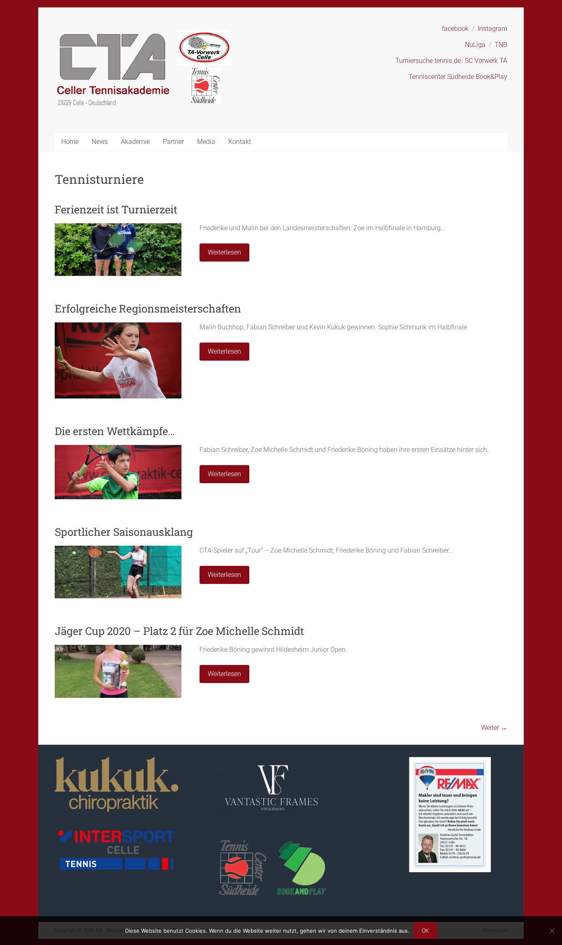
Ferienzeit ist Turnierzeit (116, 209)
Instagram (492, 28)
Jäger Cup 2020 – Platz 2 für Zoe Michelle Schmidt (179, 631)
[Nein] (552, 930)
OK (425, 930)
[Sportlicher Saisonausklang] (118, 550)
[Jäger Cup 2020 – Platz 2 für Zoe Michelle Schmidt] (118, 649)
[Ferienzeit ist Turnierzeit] (118, 227)
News (100, 142)
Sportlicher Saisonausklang (124, 532)
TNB (501, 45)
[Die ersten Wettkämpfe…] (118, 449)
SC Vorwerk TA (486, 61)
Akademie (135, 142)
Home (70, 142)
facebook (455, 28)
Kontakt (239, 142)
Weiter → (494, 728)
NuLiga (475, 45)
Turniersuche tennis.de (428, 61)
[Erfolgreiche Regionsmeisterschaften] (118, 326)
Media (206, 142)
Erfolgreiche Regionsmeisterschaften (148, 308)
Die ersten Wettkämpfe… (115, 431)
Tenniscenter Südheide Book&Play (458, 77)
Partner (173, 142)
